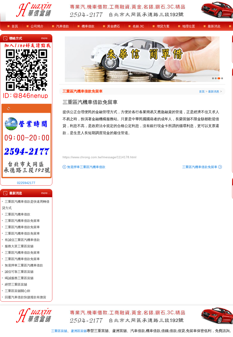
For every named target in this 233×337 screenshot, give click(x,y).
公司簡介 (37, 26)
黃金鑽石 (113, 26)
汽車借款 (62, 26)
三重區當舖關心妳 (17, 291)
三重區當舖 (59, 331)
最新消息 (214, 26)
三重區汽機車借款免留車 (22, 220)
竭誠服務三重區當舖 (19, 278)
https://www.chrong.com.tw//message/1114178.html (99, 157)
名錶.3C (138, 26)
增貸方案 (163, 26)
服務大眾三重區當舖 (19, 246)
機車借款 (88, 26)
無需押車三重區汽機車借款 (24, 265)
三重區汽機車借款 (17, 214)
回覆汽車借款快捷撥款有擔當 (25, 297)
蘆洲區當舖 (79, 331)
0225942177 (26, 183)
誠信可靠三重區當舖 (19, 271)
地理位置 (188, 26)
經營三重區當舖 (16, 284)
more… (45, 38)
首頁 (15, 26)
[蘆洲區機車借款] (142, 59)
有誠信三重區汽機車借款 (22, 240)
